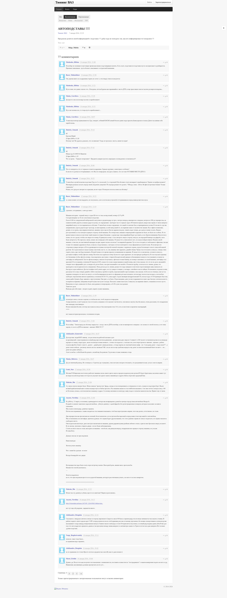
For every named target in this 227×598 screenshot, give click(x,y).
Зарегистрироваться (163, 2)
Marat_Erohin (71, 558)
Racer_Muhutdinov (73, 75)
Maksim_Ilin (70, 382)
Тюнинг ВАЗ (62, 33)
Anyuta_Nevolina (72, 397)
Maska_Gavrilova (72, 96)
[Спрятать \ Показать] (224, 28)
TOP (86, 20)
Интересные (62, 20)
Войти (149, 2)
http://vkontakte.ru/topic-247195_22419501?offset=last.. (84, 503)
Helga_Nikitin (73, 47)
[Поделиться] (89, 47)
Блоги (67, 9)
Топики (59, 9)
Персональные (84, 17)
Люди (75, 9)
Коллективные (70, 17)
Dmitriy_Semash (72, 130)
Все (60, 17)
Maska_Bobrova (71, 359)
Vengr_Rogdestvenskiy (74, 535)
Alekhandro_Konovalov (74, 333)
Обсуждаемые (79, 20)
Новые (70, 20)
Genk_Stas (70, 369)
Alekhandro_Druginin (74, 515)
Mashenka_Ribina (72, 62)
